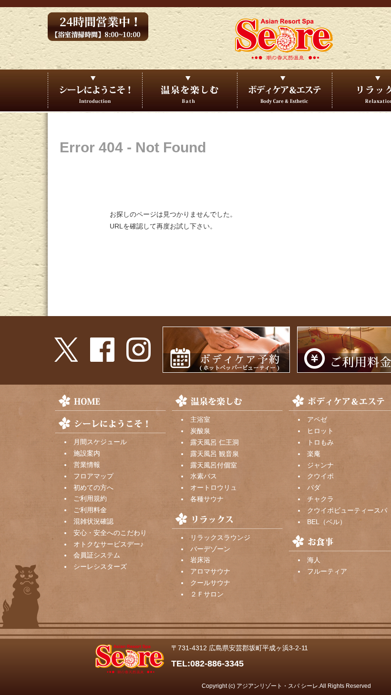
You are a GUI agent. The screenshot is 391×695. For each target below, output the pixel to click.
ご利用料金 (90, 510)
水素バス (203, 476)
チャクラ (320, 499)
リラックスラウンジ (220, 537)
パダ (313, 487)
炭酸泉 (200, 431)
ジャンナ (320, 465)
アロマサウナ (210, 571)
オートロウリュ (213, 487)
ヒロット (320, 431)
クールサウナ (210, 582)
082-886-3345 (217, 663)
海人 (313, 560)
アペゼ (317, 419)
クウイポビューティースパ (347, 510)
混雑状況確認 (93, 521)
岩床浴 (200, 560)
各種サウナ (207, 499)
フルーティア (327, 571)
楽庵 (313, 453)
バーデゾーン (210, 549)
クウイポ (320, 476)
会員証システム (96, 555)
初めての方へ (93, 487)
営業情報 (86, 464)
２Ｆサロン (207, 594)
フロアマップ (93, 476)
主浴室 (200, 419)
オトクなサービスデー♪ (108, 544)
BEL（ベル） (326, 522)
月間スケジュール (100, 442)
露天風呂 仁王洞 (214, 442)
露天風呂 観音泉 (214, 453)
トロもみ (320, 442)
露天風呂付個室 (213, 465)
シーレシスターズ (100, 566)
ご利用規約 (90, 498)
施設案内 (86, 453)
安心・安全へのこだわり (110, 532)
